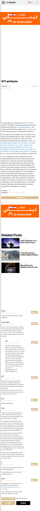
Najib (9, 86)
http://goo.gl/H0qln (6, 332)
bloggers (28, 127)
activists (19, 127)
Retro (19, 8)
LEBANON (17, 192)
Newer (23, 503)
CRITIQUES (11, 192)
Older (8, 503)
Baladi (25, 8)
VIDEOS (23, 192)
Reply (34, 312)
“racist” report (32, 129)
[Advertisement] (20, 58)
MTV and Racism (9, 81)
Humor (12, 8)
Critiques (35, 86)
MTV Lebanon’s (29, 123)
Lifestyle (4, 8)
